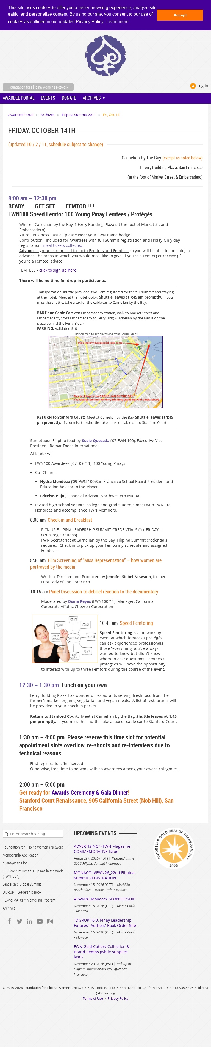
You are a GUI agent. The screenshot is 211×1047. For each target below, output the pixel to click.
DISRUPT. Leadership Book (22, 892)
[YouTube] (39, 921)
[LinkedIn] (29, 921)
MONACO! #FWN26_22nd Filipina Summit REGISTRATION (104, 875)
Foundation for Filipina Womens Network (38, 87)
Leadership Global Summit (22, 884)
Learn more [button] (117, 21)
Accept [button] (180, 15)
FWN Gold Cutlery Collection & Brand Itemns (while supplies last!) (101, 952)
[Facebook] (9, 921)
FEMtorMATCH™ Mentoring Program (29, 900)
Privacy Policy (118, 998)
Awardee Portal (20, 114)
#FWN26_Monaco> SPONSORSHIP (104, 899)
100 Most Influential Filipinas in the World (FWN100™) (33, 873)
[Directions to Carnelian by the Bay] (106, 406)
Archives (47, 114)
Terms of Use (93, 998)
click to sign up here (57, 270)
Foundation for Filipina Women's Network (33, 847)
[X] (19, 921)
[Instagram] (50, 921)
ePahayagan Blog (15, 863)
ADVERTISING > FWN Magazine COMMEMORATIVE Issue (102, 849)
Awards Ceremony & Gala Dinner (90, 792)
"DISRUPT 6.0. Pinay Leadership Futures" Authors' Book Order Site (105, 923)
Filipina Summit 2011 (79, 114)
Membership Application (20, 855)
